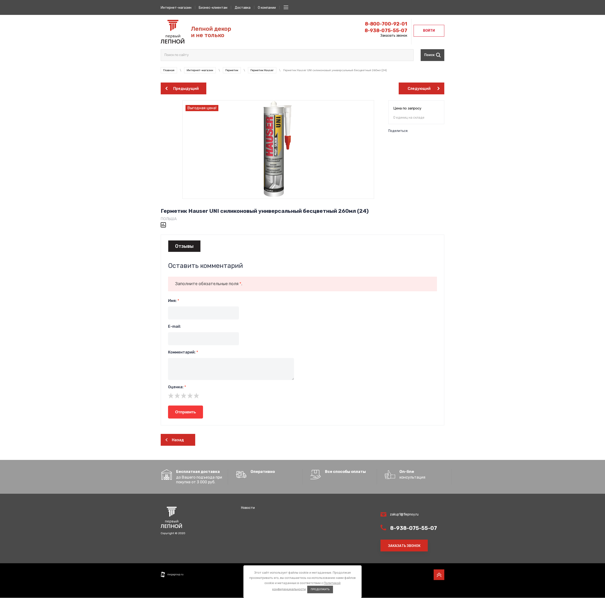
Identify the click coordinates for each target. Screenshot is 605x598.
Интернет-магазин (200, 70)
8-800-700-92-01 (386, 24)
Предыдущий (186, 88)
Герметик (231, 70)
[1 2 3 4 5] (302, 395)
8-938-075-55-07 (386, 30)
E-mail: (174, 326)
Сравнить (163, 224)
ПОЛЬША (169, 219)
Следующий (419, 88)
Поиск (429, 55)
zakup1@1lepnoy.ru (404, 514)
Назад (178, 440)
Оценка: (177, 387)
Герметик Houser (262, 70)
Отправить (185, 412)
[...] (286, 7)
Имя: (173, 300)
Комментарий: (183, 352)
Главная (168, 70)
